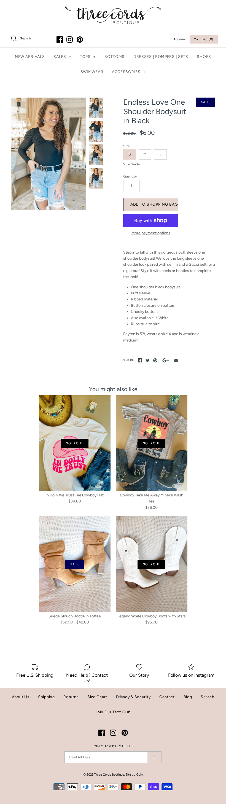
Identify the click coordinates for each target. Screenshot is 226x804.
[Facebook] (60, 39)
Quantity (130, 176)
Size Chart (97, 697)
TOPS (88, 56)
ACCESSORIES (129, 71)
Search (207, 697)
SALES (62, 56)
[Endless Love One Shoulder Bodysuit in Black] (48, 154)
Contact (167, 697)
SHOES (204, 56)
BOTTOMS (114, 56)
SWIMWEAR (91, 71)
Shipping (46, 697)
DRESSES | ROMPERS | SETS (160, 56)
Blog (188, 697)
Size (126, 146)
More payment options (150, 233)
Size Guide (131, 164)
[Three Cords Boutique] (113, 8)
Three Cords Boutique (109, 774)
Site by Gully (134, 774)
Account (179, 39)
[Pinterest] (80, 39)
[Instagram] (69, 39)
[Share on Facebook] (140, 360)
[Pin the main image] (155, 360)
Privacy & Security (133, 697)
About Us (20, 697)
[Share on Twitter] (148, 360)
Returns (71, 697)
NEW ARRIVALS (30, 56)
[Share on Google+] (166, 360)
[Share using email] (176, 360)
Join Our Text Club (113, 712)
